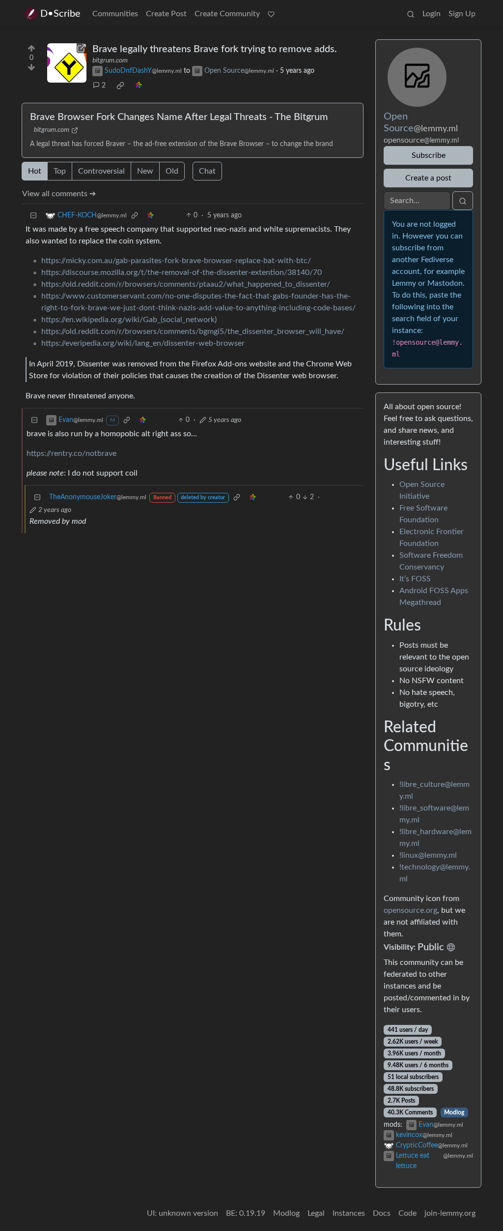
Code (407, 1213)
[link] (120, 85)
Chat (207, 171)
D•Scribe (60, 14)
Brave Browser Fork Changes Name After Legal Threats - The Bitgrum (179, 117)
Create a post (428, 178)
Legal (316, 1213)
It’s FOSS (415, 579)
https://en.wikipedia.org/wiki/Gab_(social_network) (129, 320)
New (145, 171)
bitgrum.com (110, 60)
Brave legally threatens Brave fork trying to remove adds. (214, 49)
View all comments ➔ (59, 194)
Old (172, 171)
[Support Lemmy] (271, 14)
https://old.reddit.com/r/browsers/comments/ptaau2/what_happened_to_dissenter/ (185, 284)
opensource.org (410, 910)
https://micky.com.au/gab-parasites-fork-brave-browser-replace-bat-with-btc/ (176, 261)
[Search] (411, 14)
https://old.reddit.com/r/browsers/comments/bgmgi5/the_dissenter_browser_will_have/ (192, 331)
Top (60, 171)
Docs (382, 1213)
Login (431, 14)
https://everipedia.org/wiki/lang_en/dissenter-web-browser (143, 343)
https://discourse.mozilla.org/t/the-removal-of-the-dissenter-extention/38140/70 (181, 272)
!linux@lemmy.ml (428, 855)
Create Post (166, 14)
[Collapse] (33, 215)
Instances (349, 1213)
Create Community (227, 14)
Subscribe (429, 155)
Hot (34, 171)
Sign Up (461, 14)
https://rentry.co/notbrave (71, 453)
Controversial (101, 171)
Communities (115, 14)
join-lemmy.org (449, 1213)
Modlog (454, 1112)
